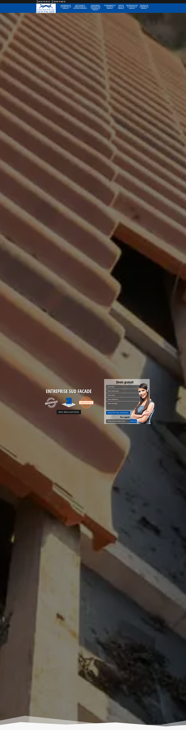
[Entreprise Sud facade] (46, 8)
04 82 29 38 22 (44, 1)
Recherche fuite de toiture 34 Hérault (132, 7)
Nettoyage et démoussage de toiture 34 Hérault (80, 7)
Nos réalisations (69, 412)
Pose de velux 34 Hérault (121, 7)
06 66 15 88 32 (59, 1)
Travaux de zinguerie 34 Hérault (144, 7)
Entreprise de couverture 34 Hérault (65, 7)
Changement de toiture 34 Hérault (110, 7)
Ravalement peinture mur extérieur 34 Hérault (95, 7)
